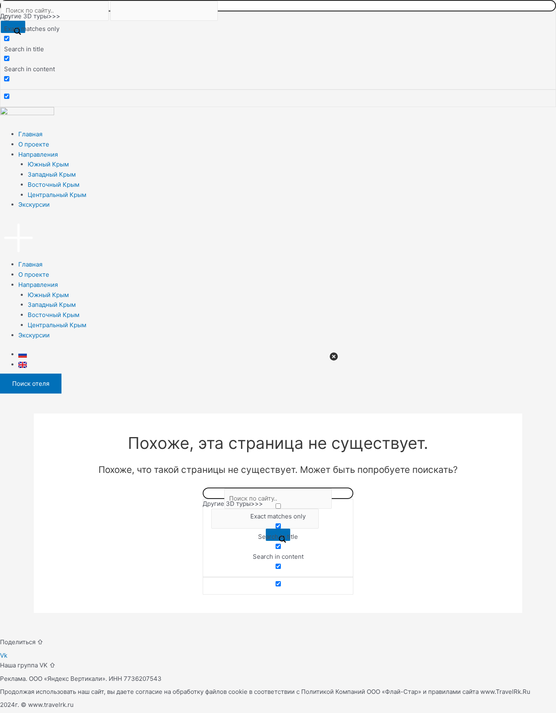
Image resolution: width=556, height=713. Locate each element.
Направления (38, 154)
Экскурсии (34, 204)
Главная (30, 134)
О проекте (33, 144)
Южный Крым (48, 164)
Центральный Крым (57, 195)
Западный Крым (52, 174)
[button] (278, 239)
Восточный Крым (53, 184)
